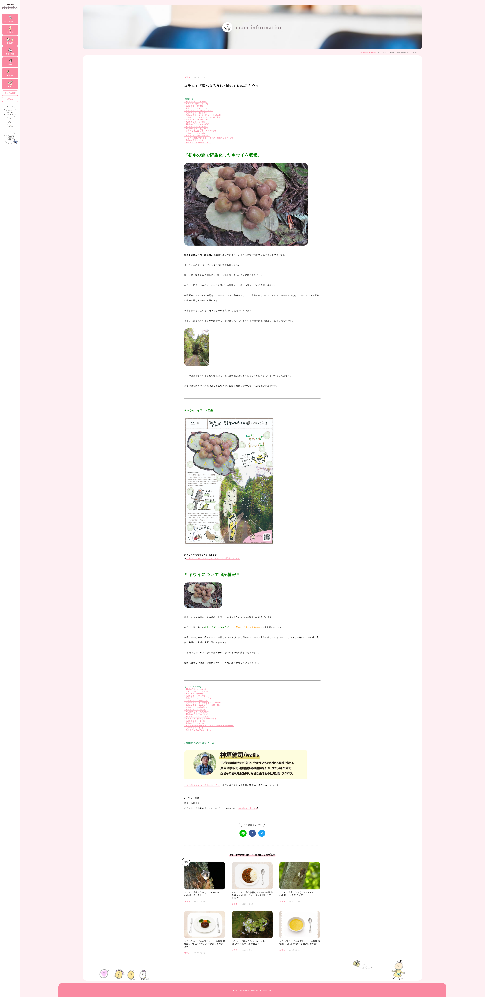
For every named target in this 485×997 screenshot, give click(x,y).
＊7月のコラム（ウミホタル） (197, 135)
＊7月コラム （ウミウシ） (196, 108)
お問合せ (10, 99)
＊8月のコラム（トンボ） (195, 133)
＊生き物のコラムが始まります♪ (197, 142)
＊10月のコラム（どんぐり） (196, 129)
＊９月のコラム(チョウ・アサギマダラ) (200, 131)
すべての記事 (10, 93)
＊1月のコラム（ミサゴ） (195, 122)
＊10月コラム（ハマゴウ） (195, 101)
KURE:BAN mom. (368, 52)
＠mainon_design (247, 808)
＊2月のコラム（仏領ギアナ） (197, 120)
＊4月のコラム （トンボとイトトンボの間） (203, 115)
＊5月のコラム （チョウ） (196, 113)
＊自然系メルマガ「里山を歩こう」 (202, 785)
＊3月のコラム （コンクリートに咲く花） (202, 117)
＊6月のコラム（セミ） (194, 140)
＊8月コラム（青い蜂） (194, 106)
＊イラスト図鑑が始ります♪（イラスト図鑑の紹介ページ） (209, 138)
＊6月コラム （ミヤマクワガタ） (198, 110)
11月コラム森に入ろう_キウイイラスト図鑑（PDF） (213, 558)
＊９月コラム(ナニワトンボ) (196, 104)
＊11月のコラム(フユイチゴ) (196, 126)
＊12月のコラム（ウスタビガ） (197, 124)
